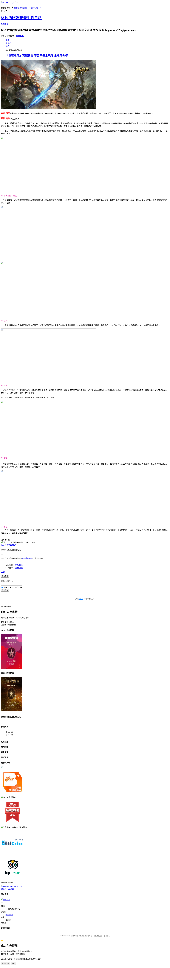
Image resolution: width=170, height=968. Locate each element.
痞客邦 (25, 558)
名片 (7, 46)
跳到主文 (4, 24)
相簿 (7, 40)
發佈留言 (5, 590)
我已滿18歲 (5, 963)
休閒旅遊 (20, 36)
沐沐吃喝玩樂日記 (8, 545)
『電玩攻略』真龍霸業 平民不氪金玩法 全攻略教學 (37, 55)
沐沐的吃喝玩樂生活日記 (21, 18)
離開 (13, 963)
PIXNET (67, 936)
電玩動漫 (19, 565)
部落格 (8, 43)
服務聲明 (107, 936)
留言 (30, 558)
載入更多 (5, 576)
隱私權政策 (98, 936)
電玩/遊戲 (19, 568)
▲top (3, 572)
